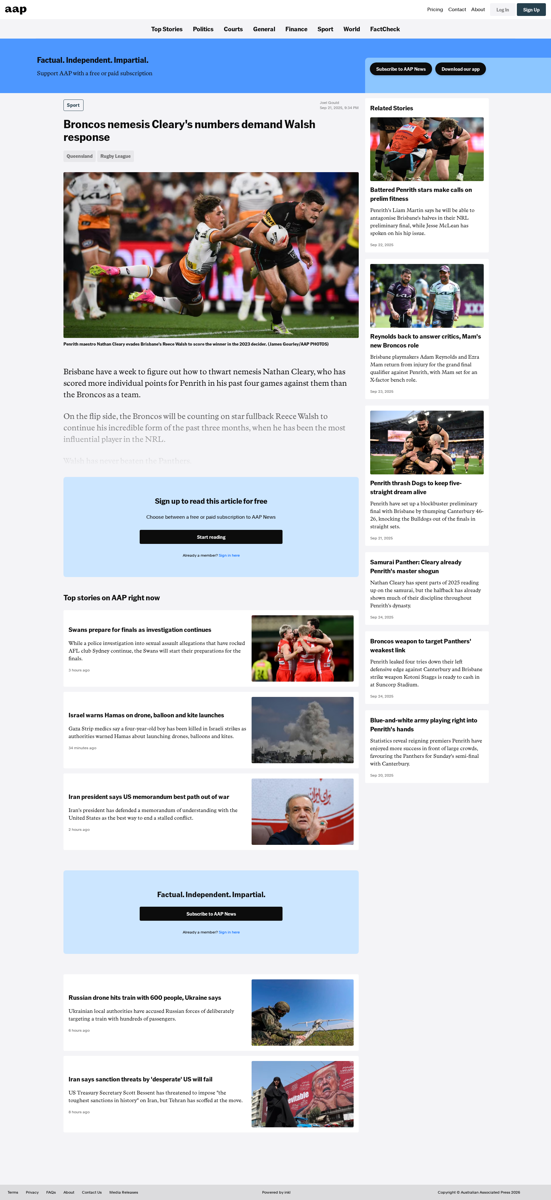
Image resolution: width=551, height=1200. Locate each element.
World (351, 29)
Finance (296, 29)
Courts (233, 29)
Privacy (32, 1192)
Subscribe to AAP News (401, 69)
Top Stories (167, 29)
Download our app (461, 69)
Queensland (79, 156)
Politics (203, 29)
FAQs (51, 1192)
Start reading (211, 537)
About (478, 9)
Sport (325, 29)
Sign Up (531, 9)
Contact (457, 9)
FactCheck (385, 29)
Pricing (435, 9)
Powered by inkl (276, 1192)
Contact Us (92, 1192)
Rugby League (115, 156)
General (264, 29)
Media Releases (123, 1192)
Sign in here (229, 555)
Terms (13, 1192)
